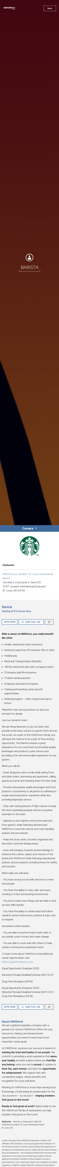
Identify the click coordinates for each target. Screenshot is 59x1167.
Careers (28, 528)
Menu (50, 8)
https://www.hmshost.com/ (17, 961)
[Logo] (14, 9)
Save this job (32, 622)
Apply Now (9, 622)
